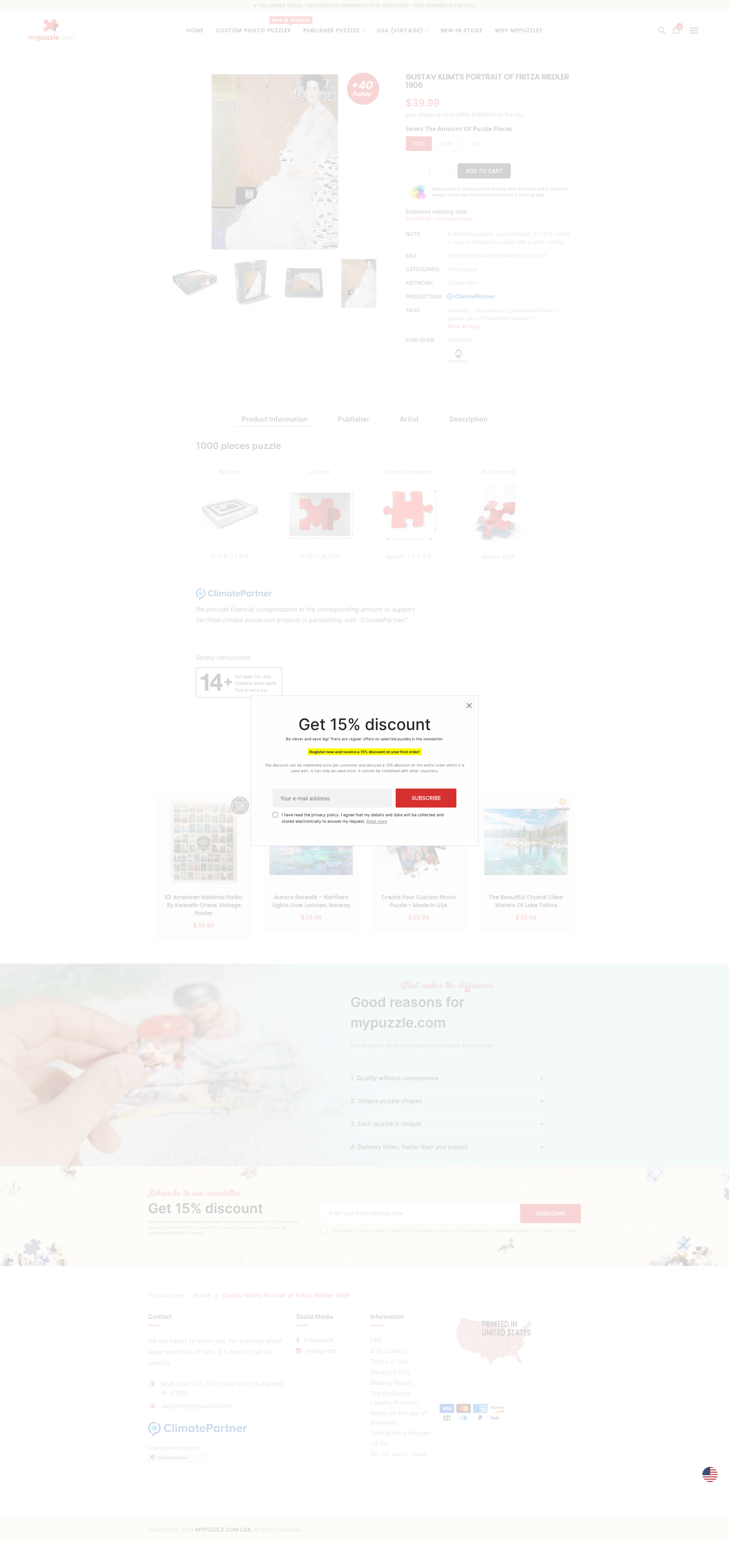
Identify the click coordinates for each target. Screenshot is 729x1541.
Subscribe (426, 798)
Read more (376, 821)
